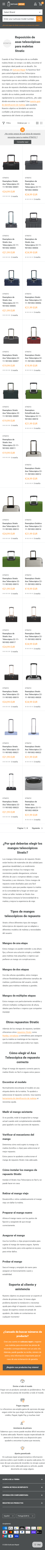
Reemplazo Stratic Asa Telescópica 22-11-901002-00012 (33, 471)
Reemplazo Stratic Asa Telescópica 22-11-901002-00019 (11, 694)
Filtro (8, 123)
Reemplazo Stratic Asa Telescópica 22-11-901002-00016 (33, 581)
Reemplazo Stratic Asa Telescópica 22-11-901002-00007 (11, 358)
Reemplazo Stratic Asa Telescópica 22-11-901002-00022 (33, 749)
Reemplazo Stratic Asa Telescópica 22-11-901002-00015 (11, 581)
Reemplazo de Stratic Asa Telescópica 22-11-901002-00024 (33, 806)
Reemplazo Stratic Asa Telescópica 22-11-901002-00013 (11, 526)
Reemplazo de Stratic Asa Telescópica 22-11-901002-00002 (33, 185)
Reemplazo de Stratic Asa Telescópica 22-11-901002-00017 (10, 637)
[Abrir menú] (3, 4)
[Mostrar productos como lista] (41, 123)
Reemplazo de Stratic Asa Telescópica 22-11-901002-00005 (10, 301)
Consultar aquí (22, 142)
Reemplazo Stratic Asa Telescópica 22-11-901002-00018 (33, 636)
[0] (40, 4)
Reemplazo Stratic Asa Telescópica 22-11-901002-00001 (11, 184)
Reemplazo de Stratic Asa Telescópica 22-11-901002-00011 (10, 443)
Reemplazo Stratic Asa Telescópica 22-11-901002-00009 (11, 413)
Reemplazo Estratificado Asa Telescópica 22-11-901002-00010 (33, 414)
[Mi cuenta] (35, 4)
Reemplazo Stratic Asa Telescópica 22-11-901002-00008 (33, 358)
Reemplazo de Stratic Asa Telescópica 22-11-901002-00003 (10, 243)
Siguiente (36, 828)
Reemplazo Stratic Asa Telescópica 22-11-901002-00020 (33, 694)
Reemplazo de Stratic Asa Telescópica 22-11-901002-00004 (33, 243)
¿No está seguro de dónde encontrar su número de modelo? (21, 25)
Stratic (5, 178)
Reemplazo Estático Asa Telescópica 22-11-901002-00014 (33, 526)
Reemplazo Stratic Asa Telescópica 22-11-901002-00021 (11, 749)
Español (7, 1516)
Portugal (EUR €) (23, 1516)
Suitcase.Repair (19, 70)
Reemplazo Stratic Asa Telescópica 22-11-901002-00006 (33, 300)
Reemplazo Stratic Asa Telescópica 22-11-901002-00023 (11, 805)
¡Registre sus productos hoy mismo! (22, 1367)
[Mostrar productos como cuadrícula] (37, 123)
